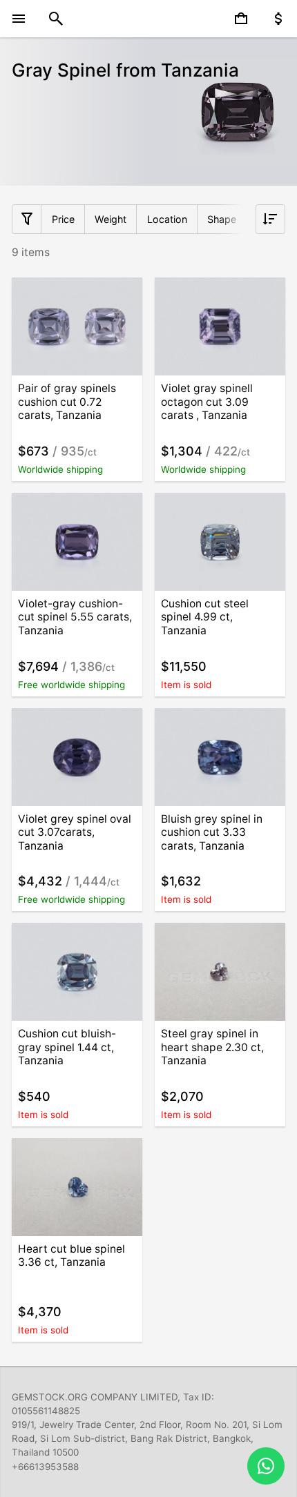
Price (63, 219)
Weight (110, 219)
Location (167, 219)
